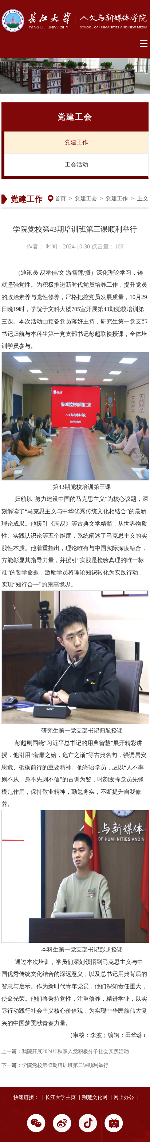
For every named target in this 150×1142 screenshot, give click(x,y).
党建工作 (76, 142)
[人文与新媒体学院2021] (75, 30)
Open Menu (144, 43)
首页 (60, 198)
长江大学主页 (60, 1097)
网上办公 (124, 1097)
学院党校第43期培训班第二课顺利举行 (65, 1065)
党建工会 (86, 198)
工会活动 (76, 164)
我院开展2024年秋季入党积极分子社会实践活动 (75, 1051)
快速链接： (26, 1097)
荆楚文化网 (94, 1097)
